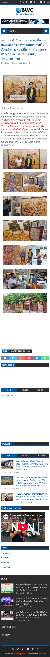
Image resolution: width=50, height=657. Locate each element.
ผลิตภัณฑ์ (6, 562)
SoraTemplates (19, 654)
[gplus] (27, 2)
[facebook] (20, 2)
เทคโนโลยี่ (6, 567)
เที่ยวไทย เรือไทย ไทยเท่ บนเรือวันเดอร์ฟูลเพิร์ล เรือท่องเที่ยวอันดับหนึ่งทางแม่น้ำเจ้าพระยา (32, 601)
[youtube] (31, 2)
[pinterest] (34, 2)
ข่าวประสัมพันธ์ (8, 553)
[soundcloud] (47, 2)
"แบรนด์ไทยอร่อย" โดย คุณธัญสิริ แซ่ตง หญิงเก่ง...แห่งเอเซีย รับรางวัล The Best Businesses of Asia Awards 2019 (32, 496)
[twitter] (23, 2)
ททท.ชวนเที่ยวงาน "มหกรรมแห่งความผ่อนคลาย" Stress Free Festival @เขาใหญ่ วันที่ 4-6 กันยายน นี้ (32, 587)
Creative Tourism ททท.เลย (20, 351)
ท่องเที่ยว (6, 558)
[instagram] (37, 2)
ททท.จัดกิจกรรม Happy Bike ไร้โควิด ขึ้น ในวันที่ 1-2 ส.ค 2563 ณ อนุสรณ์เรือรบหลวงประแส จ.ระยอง (31, 615)
